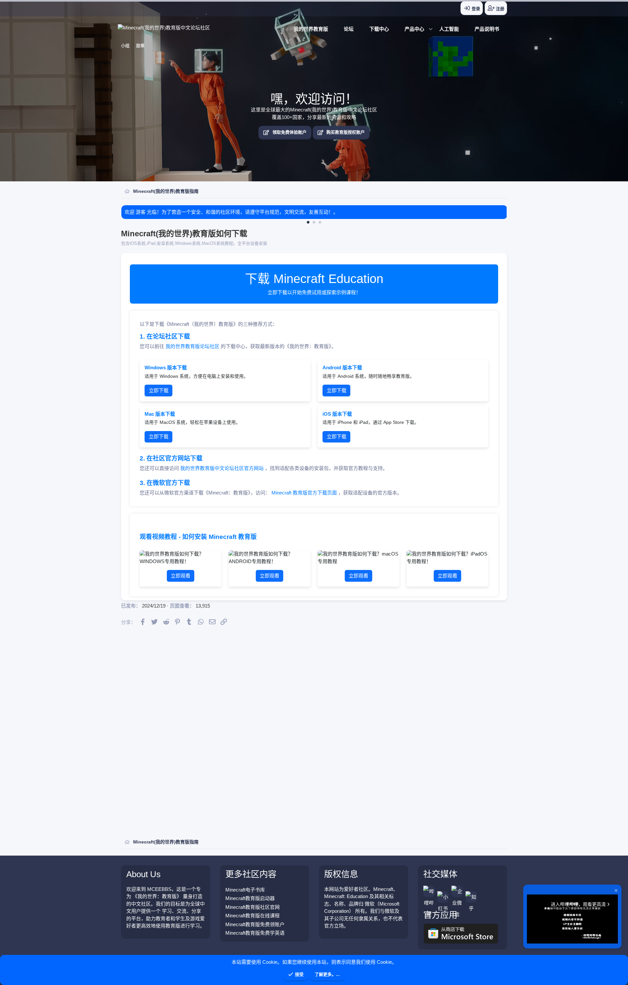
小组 (125, 45)
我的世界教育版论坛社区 (193, 346)
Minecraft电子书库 (245, 890)
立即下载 (158, 390)
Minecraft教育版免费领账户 (255, 924)
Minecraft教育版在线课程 (252, 915)
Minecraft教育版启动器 (250, 898)
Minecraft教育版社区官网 (252, 907)
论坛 (349, 29)
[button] (414, 29)
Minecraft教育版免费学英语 (255, 933)
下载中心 (379, 29)
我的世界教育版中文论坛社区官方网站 (222, 468)
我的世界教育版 (311, 29)
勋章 (140, 45)
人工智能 (449, 29)
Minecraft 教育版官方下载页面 (304, 492)
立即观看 (180, 575)
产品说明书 (487, 29)
